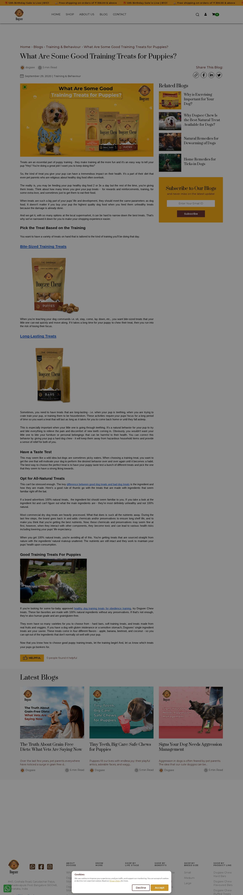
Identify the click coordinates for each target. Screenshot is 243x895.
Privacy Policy (115, 881)
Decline (141, 887)
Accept (159, 887)
